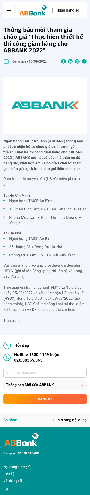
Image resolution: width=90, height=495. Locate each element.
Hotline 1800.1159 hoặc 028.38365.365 (36, 357)
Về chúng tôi (12, 481)
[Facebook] (6, 488)
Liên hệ (9, 474)
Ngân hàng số (68, 10)
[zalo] (84, 61)
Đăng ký (45, 399)
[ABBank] (33, 10)
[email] (77, 61)
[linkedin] (70, 61)
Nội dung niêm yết (17, 467)
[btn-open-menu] (9, 10)
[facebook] (63, 61)
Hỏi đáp (21, 345)
